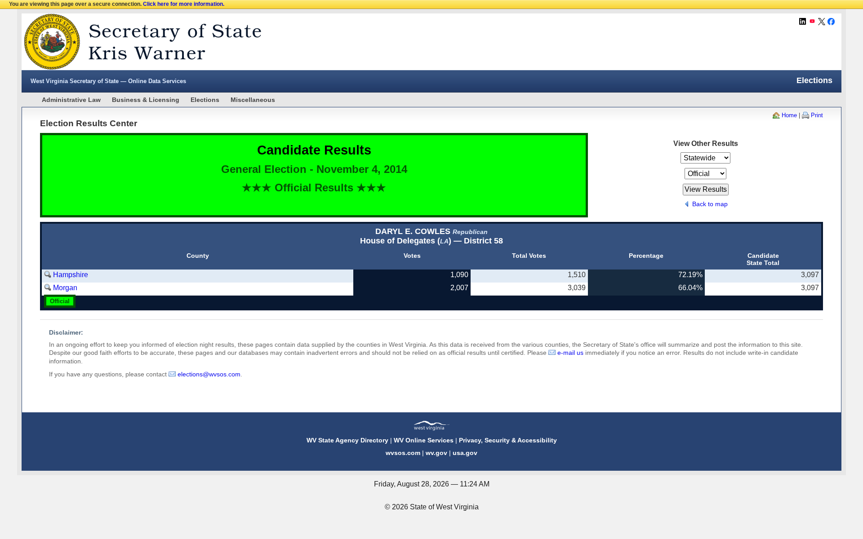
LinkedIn (802, 21)
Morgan (65, 288)
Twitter (821, 21)
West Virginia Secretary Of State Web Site (137, 41)
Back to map (710, 204)
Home (789, 115)
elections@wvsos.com (209, 374)
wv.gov (436, 452)
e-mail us (570, 352)
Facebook (831, 21)
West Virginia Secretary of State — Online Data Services (108, 81)
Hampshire (70, 274)
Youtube (812, 21)
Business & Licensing (145, 99)
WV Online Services (424, 440)
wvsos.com (403, 452)
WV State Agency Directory (347, 440)
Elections (205, 99)
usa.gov (465, 452)
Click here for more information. (183, 4)
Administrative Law (71, 99)
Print (817, 115)
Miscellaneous (253, 99)
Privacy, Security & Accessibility (508, 440)
